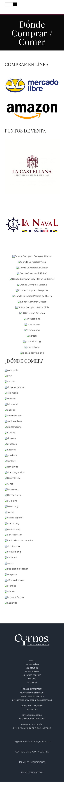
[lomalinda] (11, 466)
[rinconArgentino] (15, 387)
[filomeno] (11, 557)
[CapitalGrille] (13, 478)
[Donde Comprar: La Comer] (32, 267)
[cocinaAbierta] (13, 421)
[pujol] (11, 500)
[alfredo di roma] (14, 580)
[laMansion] (11, 489)
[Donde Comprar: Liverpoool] (32, 290)
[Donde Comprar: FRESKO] (32, 273)
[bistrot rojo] (12, 506)
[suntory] (10, 461)
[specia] (9, 512)
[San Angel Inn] (13, 534)
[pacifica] (10, 409)
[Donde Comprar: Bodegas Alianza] (32, 256)
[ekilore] (9, 591)
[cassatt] (10, 381)
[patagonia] (11, 370)
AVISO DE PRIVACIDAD (32, 772)
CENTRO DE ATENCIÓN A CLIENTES (32, 752)
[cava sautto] (32, 324)
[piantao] (12, 529)
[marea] (12, 523)
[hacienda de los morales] (19, 540)
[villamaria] (11, 392)
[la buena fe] (14, 597)
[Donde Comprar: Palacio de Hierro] (32, 296)
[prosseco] (11, 443)
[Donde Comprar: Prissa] (32, 261)
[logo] (32, 5)
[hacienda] (11, 602)
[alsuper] (32, 335)
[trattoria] (10, 398)
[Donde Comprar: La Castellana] (32, 140)
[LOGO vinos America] (32, 313)
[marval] (32, 347)
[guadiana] (11, 455)
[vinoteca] (32, 318)
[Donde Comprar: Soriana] (32, 284)
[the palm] (11, 574)
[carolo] (9, 563)
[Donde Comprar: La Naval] (32, 198)
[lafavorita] (32, 341)
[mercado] (32, 78)
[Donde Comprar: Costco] (32, 301)
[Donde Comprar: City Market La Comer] (32, 279)
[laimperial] (11, 404)
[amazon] (32, 102)
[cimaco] (32, 330)
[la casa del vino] (32, 352)
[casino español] (14, 517)
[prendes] (10, 585)
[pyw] (8, 375)
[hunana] (10, 432)
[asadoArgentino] (15, 472)
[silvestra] (10, 438)
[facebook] (6, 9)
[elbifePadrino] (13, 426)
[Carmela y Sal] (13, 495)
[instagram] (11, 9)
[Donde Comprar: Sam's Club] (32, 307)
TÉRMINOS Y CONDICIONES (32, 762)
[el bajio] (12, 546)
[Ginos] (9, 483)
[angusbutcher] (13, 415)
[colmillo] (13, 551)
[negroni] (10, 449)
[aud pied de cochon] (16, 568)
